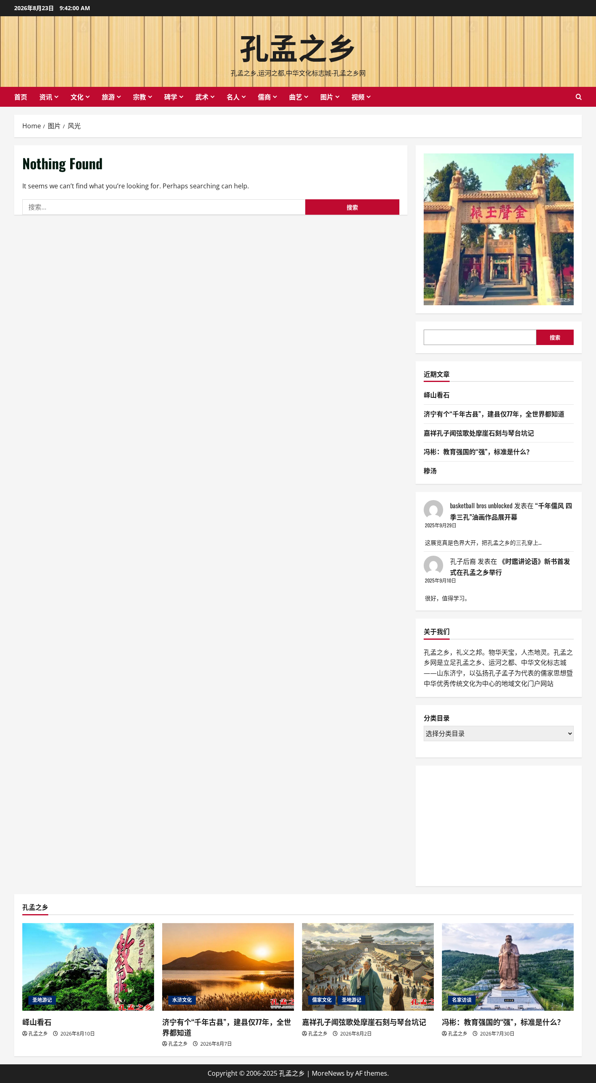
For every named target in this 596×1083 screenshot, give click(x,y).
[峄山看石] (88, 967)
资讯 (45, 96)
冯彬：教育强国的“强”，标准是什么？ (478, 451)
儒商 (264, 96)
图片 (326, 96)
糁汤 (430, 470)
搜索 (555, 337)
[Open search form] (579, 97)
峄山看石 (437, 394)
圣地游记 (42, 1000)
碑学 (170, 96)
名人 (233, 96)
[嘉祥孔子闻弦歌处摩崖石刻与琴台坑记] (368, 967)
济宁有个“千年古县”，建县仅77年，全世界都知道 (494, 414)
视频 (358, 96)
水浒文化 (182, 1000)
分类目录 (437, 718)
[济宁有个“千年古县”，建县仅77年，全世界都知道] (228, 967)
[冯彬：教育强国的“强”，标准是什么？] (508, 967)
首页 (20, 96)
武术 (201, 96)
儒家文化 (322, 1000)
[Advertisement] (484, 824)
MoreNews (328, 1073)
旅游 (108, 96)
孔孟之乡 (298, 46)
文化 (77, 96)
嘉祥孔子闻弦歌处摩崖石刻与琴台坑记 (479, 433)
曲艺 (295, 96)
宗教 (139, 96)
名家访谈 (462, 1000)
